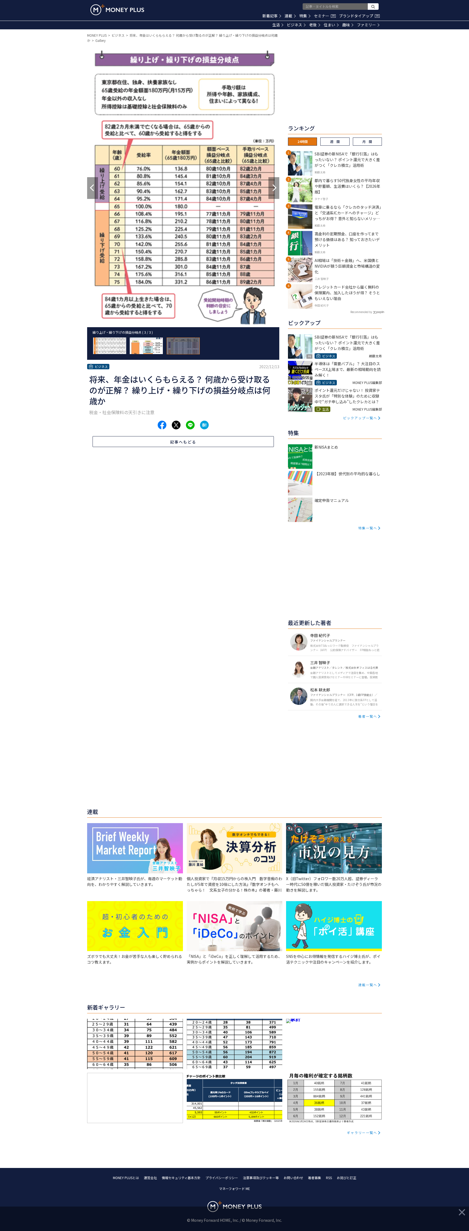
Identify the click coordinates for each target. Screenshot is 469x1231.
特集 (303, 15)
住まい (329, 24)
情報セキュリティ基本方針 (181, 1177)
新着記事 (270, 15)
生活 (276, 24)
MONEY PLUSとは (126, 1177)
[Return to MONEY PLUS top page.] (117, 10)
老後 (313, 24)
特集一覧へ (367, 528)
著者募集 (314, 1177)
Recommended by (361, 312)
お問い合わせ (293, 1177)
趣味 (346, 24)
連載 (288, 15)
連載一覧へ (367, 984)
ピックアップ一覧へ (360, 417)
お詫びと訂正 (346, 1177)
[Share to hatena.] (204, 425)
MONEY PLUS (97, 35)
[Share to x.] (176, 425)
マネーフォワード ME (234, 1188)
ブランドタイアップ (359, 15)
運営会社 (150, 1177)
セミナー (324, 15)
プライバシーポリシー (221, 1177)
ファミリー (366, 24)
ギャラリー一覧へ (362, 1132)
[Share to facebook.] (162, 425)
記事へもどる (183, 442)
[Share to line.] (190, 425)
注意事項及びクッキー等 (261, 1177)
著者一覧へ (367, 716)
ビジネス (294, 24)
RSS (329, 1177)
